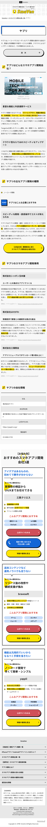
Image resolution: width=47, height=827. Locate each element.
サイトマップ (41, 821)
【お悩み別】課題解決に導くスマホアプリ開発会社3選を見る (24, 248)
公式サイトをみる (23, 532)
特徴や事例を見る (23, 553)
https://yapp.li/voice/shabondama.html (30, 304)
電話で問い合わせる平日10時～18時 (23, 543)
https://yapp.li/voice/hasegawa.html (29, 340)
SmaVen (25, 2)
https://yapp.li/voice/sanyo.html (28, 376)
